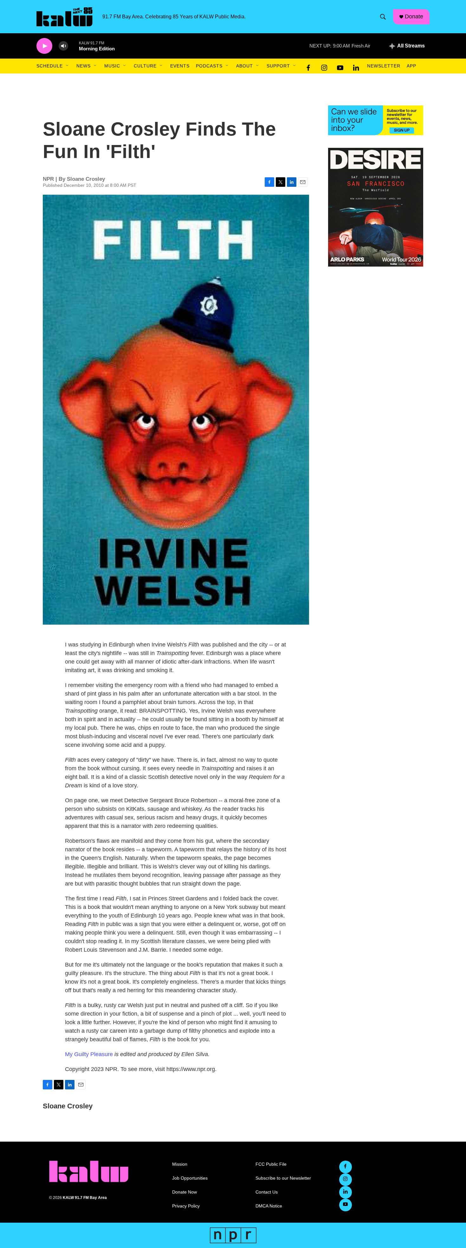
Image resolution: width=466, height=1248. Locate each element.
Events (180, 65)
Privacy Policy (186, 1206)
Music (112, 65)
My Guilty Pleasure (89, 1054)
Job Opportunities (190, 1178)
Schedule (49, 65)
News (83, 65)
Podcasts (209, 65)
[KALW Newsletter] (375, 120)
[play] (44, 46)
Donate (414, 16)
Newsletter (383, 65)
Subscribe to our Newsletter (283, 1178)
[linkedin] (356, 66)
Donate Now (184, 1192)
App (411, 65)
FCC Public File (271, 1164)
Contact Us (267, 1192)
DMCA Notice (269, 1206)
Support (278, 65)
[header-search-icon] (383, 17)
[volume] (63, 46)
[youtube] (340, 66)
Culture (145, 65)
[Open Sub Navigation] (67, 65)
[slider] (73, 45)
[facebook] (308, 66)
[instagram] (324, 66)
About (244, 65)
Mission (179, 1164)
